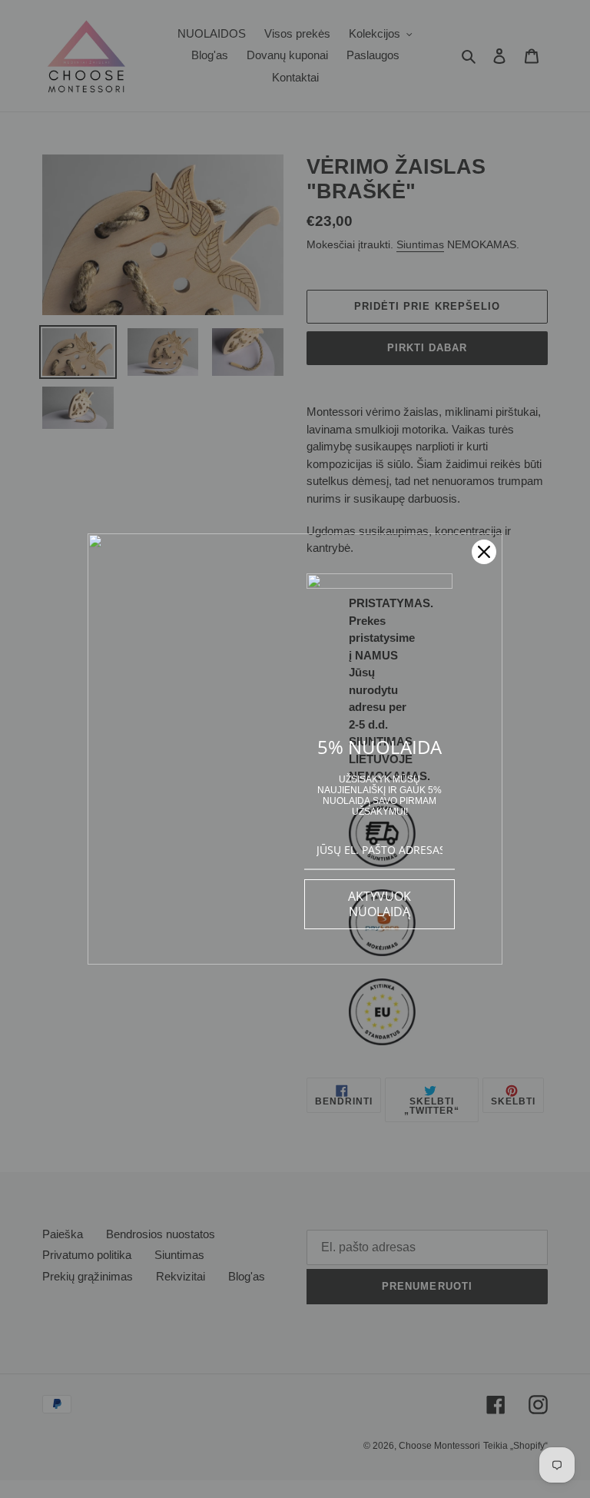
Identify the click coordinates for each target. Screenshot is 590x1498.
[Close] (484, 551)
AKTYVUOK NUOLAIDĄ (379, 903)
